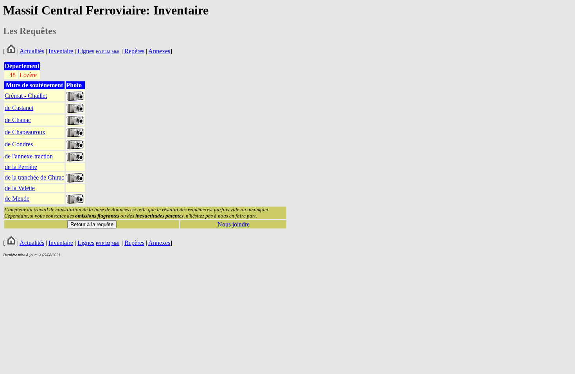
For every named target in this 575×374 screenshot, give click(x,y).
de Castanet (19, 107)
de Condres (19, 144)
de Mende (17, 198)
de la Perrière (21, 167)
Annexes (159, 51)
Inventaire (61, 51)
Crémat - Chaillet (26, 95)
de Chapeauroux (25, 132)
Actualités (32, 51)
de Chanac (18, 120)
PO (98, 52)
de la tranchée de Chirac (34, 177)
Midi (115, 52)
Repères (134, 51)
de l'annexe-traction (29, 156)
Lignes (85, 51)
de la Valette (20, 188)
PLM (105, 52)
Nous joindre (233, 224)
